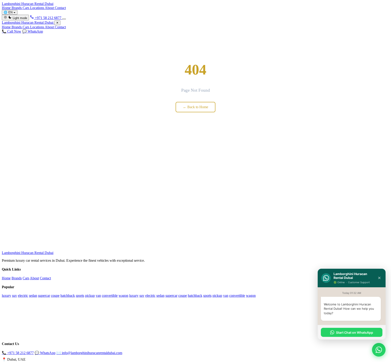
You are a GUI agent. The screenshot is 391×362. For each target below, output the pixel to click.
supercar (44, 295)
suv (14, 295)
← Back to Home (195, 107)
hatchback (67, 295)
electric (23, 295)
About (50, 8)
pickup (90, 295)
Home (7, 8)
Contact (60, 8)
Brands (17, 8)
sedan (33, 295)
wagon (123, 295)
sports (80, 295)
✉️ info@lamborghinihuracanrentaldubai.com (89, 353)
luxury (6, 295)
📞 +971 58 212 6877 (18, 353)
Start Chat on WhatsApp (354, 332)
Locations (37, 8)
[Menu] (64, 19)
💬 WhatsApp (32, 31)
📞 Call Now (11, 31)
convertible (110, 295)
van (98, 295)
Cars (26, 8)
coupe (55, 295)
